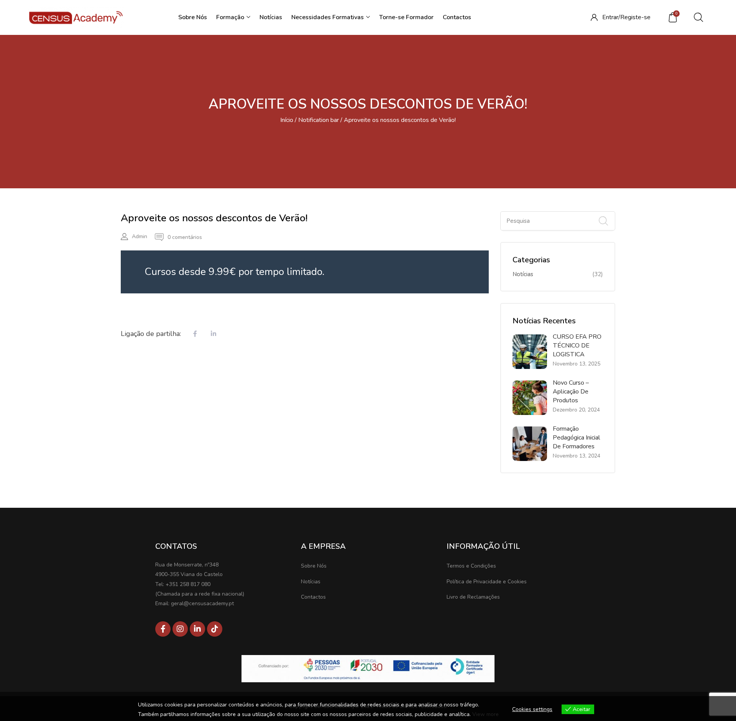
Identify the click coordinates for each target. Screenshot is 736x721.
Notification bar (318, 120)
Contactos (457, 17)
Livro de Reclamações (473, 597)
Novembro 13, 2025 (576, 363)
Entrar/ (611, 17)
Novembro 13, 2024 (576, 455)
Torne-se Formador (406, 17)
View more (485, 714)
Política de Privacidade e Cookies (487, 581)
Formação (231, 17)
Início (286, 120)
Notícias (271, 17)
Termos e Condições (471, 566)
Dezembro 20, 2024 (576, 409)
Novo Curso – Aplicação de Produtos (571, 392)
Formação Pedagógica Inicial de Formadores (576, 438)
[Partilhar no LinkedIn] (213, 334)
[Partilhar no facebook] (195, 334)
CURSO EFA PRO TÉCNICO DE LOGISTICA (577, 346)
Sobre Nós (192, 17)
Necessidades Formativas (328, 17)
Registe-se (635, 17)
